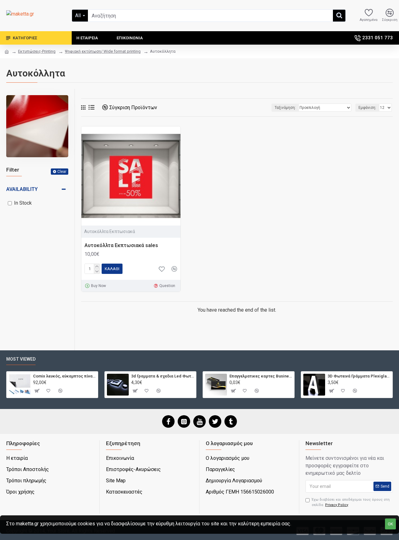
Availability (22, 189)
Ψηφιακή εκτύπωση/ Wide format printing (103, 51)
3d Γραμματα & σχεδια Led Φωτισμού (162, 376)
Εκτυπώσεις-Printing (36, 51)
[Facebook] (168, 421)
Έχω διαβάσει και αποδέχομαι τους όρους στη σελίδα (351, 502)
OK (390, 524)
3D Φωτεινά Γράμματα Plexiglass (359, 376)
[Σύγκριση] (174, 269)
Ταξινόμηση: (285, 107)
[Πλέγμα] (83, 108)
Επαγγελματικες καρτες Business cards (260, 376)
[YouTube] (199, 421)
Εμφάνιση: (367, 107)
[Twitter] (215, 421)
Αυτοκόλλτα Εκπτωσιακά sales (121, 245)
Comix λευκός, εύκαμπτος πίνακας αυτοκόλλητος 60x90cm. (64, 376)
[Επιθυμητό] (162, 269)
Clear (61, 171)
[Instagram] (184, 421)
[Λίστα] (91, 107)
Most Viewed (21, 359)
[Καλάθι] (36, 391)
